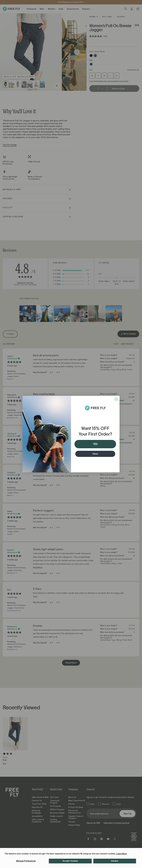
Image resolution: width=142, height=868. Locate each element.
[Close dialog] (116, 399)
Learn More (121, 854)
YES (95, 444)
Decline (114, 861)
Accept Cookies (70, 861)
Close (95, 454)
